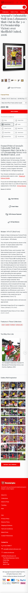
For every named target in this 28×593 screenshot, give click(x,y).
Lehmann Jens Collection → (10, 464)
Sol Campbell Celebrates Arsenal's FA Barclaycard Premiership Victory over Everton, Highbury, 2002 (13, 365)
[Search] (24, 7)
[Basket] (21, 2)
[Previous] (3, 57)
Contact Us (4, 542)
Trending (22, 12)
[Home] (7, 2)
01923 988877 (7, 545)
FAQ (2, 515)
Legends (7, 324)
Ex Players (12, 324)
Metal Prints (4, 532)
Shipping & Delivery (6, 525)
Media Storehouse (19, 576)
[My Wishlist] (17, 2)
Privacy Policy (5, 518)
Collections (5, 12)
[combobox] (12, 7)
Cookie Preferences (7, 535)
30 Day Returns (21, 186)
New (2, 508)
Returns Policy (5, 522)
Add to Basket (14, 111)
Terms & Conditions (7, 529)
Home (3, 324)
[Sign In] (25, 2)
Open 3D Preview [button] (16, 88)
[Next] (25, 57)
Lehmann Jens (19, 324)
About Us (4, 495)
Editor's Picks (14, 12)
